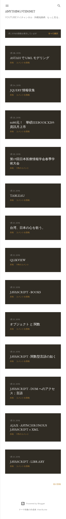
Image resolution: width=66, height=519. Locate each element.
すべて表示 (53, 33)
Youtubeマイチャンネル (18, 17)
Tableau (17, 196)
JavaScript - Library (27, 462)
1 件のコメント (22, 168)
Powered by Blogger (35, 503)
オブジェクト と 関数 (25, 324)
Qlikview (17, 260)
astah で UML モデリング (29, 58)
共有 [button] (12, 62)
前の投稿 (57, 484)
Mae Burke (42, 509)
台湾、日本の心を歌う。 (27, 228)
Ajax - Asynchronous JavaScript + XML (28, 427)
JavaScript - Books (25, 292)
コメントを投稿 (23, 62)
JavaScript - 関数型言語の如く (33, 356)
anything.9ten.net (20, 11)
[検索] (59, 5)
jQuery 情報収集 (22, 90)
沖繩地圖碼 (39, 17)
